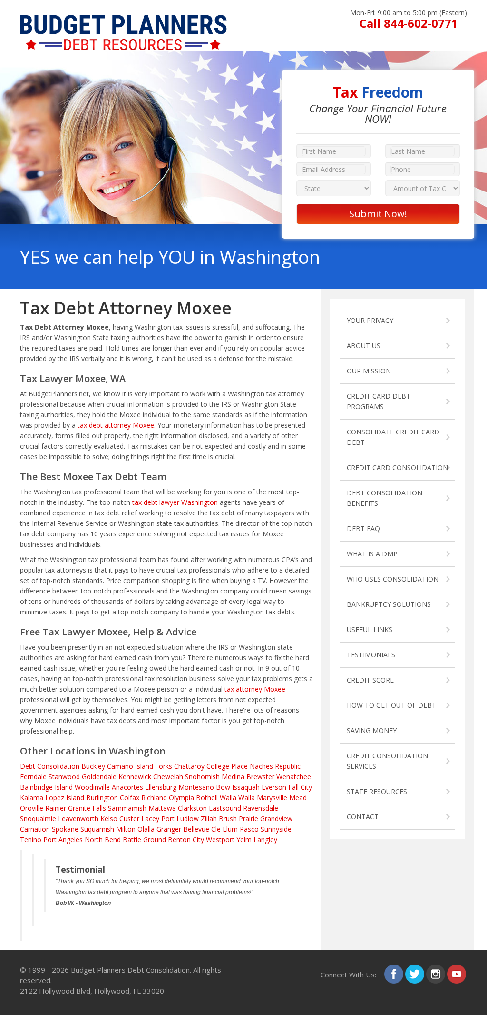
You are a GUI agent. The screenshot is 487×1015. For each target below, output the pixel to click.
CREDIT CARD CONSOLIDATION (397, 467)
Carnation (35, 829)
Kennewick (134, 776)
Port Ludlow (180, 818)
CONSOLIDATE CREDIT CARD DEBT (393, 437)
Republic (288, 766)
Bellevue (196, 829)
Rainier (55, 808)
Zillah (209, 818)
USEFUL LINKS (369, 629)
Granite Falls (87, 808)
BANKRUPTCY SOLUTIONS (389, 604)
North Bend (103, 839)
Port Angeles (63, 839)
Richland (154, 797)
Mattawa (162, 808)
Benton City (186, 839)
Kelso (108, 818)
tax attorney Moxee (254, 688)
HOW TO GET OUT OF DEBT (391, 705)
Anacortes (127, 787)
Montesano (196, 787)
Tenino (30, 839)
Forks (163, 766)
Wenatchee (293, 776)
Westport (220, 839)
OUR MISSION (369, 370)
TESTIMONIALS (371, 654)
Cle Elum (224, 829)
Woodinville (92, 787)
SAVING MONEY (372, 730)
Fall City (300, 787)
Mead (298, 797)
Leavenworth (78, 818)
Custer (129, 818)
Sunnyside (276, 829)
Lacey (150, 818)
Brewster (260, 776)
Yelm (244, 839)
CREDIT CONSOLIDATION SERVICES (387, 761)
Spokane (65, 829)
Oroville (31, 808)
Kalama (31, 797)
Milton (126, 829)
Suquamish (97, 829)
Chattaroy (189, 766)
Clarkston (192, 808)
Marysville (272, 797)
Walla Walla (237, 797)
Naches (261, 766)
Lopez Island (64, 797)
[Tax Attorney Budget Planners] (123, 19)
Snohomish (202, 776)
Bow (223, 787)
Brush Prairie (238, 818)
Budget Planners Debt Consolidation (130, 970)
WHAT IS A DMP (372, 553)
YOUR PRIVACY (370, 320)
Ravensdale (260, 808)
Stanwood (64, 776)
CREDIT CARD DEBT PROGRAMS (378, 401)
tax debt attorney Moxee (116, 425)
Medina (233, 776)
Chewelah (168, 776)
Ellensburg (160, 787)
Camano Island (130, 766)
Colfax (129, 797)
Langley (265, 839)
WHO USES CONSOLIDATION (392, 578)
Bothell (207, 797)
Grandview (276, 818)
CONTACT (363, 816)
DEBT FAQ (363, 528)
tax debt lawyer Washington (175, 502)
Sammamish (127, 808)
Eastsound (225, 808)
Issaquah (246, 787)
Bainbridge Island (46, 787)
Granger (168, 829)
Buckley (93, 766)
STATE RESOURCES (377, 791)
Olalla (146, 829)
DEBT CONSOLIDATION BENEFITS (384, 498)
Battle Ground (144, 839)
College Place (227, 766)
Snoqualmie (38, 818)
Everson (274, 787)
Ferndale (33, 776)
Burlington (102, 797)
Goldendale (99, 776)
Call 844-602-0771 (409, 23)
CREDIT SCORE (370, 679)
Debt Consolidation (49, 766)
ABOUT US (363, 345)
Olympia (181, 797)
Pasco (249, 829)
